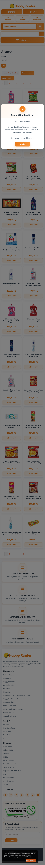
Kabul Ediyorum (30, 860)
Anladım (22, 144)
